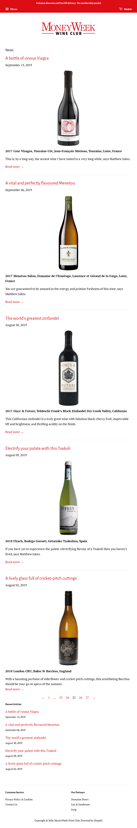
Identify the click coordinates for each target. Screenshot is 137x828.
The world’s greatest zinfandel (32, 318)
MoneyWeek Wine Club (67, 820)
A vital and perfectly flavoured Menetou (40, 183)
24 (67, 697)
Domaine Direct (79, 799)
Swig (73, 809)
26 (80, 697)
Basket (128, 9)
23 (60, 697)
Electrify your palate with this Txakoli (37, 448)
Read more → (14, 166)
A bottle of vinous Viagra (27, 58)
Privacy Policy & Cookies (19, 799)
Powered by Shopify (92, 820)
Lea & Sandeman (80, 804)
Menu (13, 9)
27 (87, 697)
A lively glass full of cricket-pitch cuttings (41, 578)
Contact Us (11, 804)
